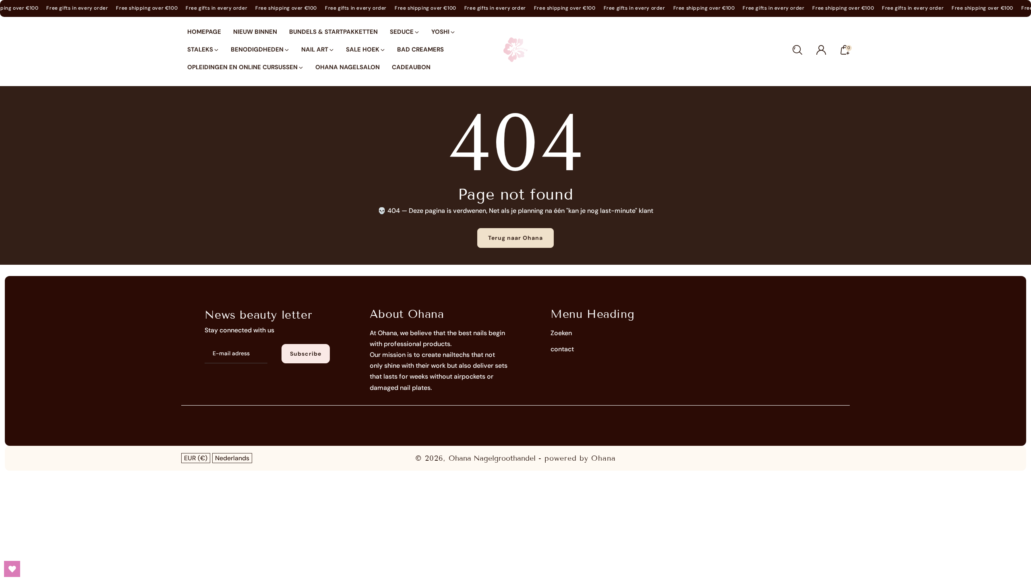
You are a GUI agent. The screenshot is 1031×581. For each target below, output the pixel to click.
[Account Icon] (821, 50)
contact (562, 349)
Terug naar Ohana (515, 237)
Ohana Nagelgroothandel (492, 458)
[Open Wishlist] (12, 569)
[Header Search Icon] (797, 50)
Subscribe (305, 353)
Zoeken (561, 333)
